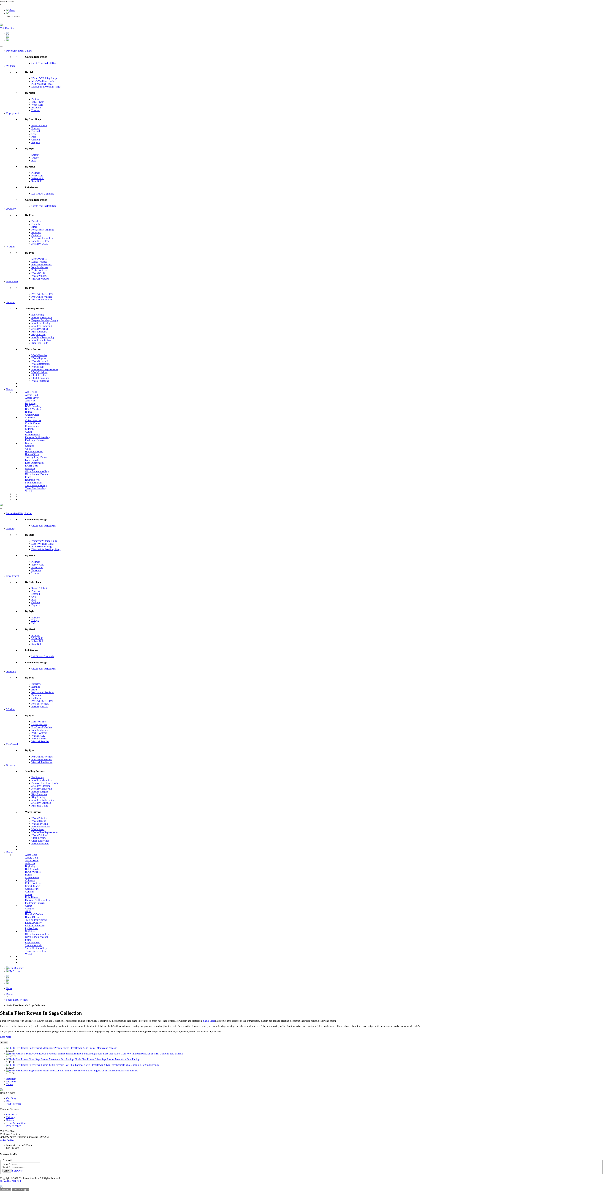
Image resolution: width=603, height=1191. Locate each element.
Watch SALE (38, 273)
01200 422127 (7, 1139)
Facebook (11, 1081)
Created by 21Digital (10, 1181)
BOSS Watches (33, 409)
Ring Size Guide (39, 343)
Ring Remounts (39, 331)
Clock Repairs (38, 375)
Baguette (35, 142)
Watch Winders (38, 275)
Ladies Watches (39, 261)
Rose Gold (36, 181)
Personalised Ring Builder (19, 50)
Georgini (29, 446)
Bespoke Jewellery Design (44, 320)
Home (9, 988)
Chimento (30, 417)
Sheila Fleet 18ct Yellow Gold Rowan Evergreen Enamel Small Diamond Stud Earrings (139, 1053)
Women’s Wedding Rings (44, 78)
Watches (10, 246)
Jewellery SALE (39, 243)
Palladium (36, 107)
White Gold (37, 104)
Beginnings (30, 403)
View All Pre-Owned (41, 299)
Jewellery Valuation (41, 340)
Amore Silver (31, 397)
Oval (33, 134)
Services (10, 302)
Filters (4, 1042)
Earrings (35, 224)
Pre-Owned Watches (41, 264)
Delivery (10, 1117)
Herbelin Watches (34, 451)
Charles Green (32, 414)
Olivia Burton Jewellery (37, 471)
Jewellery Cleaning (40, 323)
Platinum (35, 99)
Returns (10, 1120)
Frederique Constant (35, 440)
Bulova (28, 412)
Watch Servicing (39, 361)
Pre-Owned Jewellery (42, 238)
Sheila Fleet (209, 1020)
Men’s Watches (38, 259)
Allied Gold (31, 392)
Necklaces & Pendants (42, 229)
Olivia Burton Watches (36, 474)
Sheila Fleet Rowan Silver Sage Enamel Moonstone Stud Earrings (107, 1059)
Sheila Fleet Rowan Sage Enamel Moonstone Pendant (90, 1048)
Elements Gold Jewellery (37, 437)
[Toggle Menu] (1, 46)
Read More (5, 1036)
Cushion (35, 139)
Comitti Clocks (32, 423)
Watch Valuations (40, 380)
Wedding (10, 66)
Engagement (12, 113)
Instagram (11, 1078)
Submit (7, 1171)
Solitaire (35, 155)
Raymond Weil (32, 479)
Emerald (35, 131)
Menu (12, 10)
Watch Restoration (40, 363)
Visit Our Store (7, 28)
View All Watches (40, 278)
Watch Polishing (39, 372)
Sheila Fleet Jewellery (36, 485)
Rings (34, 226)
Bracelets (36, 221)
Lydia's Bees (31, 465)
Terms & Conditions (16, 1123)
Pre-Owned (12, 281)
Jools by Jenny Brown (36, 457)
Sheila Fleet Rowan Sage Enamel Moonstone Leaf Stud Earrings (106, 1070)
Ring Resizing (38, 334)
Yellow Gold (37, 102)
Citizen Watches (33, 420)
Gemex (28, 443)
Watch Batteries (39, 355)
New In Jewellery (40, 241)
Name (6, 1164)
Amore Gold (31, 395)
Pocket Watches (39, 270)
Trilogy (35, 157)
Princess (35, 128)
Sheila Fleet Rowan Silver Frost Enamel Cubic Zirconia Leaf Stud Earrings (121, 1065)
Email (6, 1167)
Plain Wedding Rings (41, 83)
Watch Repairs (38, 358)
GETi (28, 448)
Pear (33, 136)
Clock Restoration (40, 378)
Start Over (17, 1170)
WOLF (28, 491)
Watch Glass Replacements (44, 369)
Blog (8, 1101)
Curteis (28, 431)
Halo (33, 160)
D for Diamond (32, 434)
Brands (9, 389)
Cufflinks (36, 235)
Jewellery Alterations (41, 317)
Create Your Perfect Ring (43, 63)
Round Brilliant (39, 125)
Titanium (35, 110)
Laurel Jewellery (33, 460)
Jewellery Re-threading (42, 337)
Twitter (9, 1084)
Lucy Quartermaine (34, 462)
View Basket (5, 1189)
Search (3, 1)
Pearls (28, 477)
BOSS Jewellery (33, 406)
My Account (15, 971)
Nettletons (30, 468)
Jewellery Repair (39, 328)
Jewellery (11, 208)
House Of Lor (32, 454)
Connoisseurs (31, 426)
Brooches (36, 232)
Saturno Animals (33, 482)
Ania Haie (30, 400)
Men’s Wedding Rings (42, 81)
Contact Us (11, 1114)
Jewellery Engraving (41, 326)
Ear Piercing (37, 314)
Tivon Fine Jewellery (35, 488)
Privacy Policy (13, 1126)
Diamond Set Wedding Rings (45, 86)
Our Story (11, 1098)
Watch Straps (37, 366)
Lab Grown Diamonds (42, 193)
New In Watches (39, 267)
